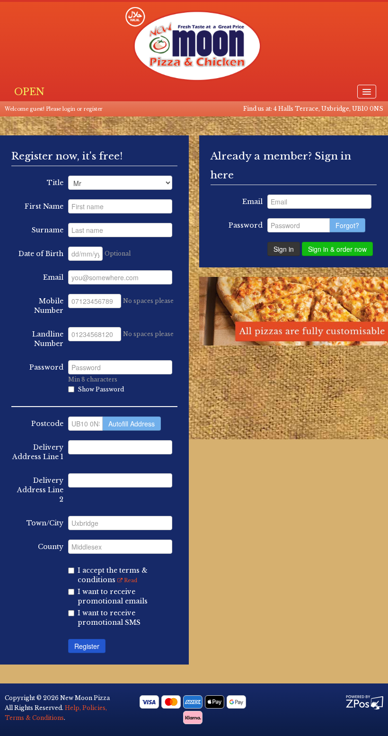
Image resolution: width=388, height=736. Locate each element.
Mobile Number (48, 306)
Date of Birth (40, 253)
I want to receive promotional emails (113, 596)
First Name (44, 206)
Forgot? (347, 225)
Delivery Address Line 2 (40, 490)
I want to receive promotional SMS (109, 618)
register (93, 109)
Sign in (283, 249)
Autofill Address (131, 423)
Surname (47, 230)
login (68, 109)
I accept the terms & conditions (113, 575)
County (50, 546)
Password (46, 367)
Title (55, 182)
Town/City (44, 523)
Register (86, 646)
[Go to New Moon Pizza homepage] (194, 44)
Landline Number (47, 339)
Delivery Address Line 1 (37, 452)
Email (53, 277)
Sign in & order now (337, 249)
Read (130, 580)
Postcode (47, 423)
